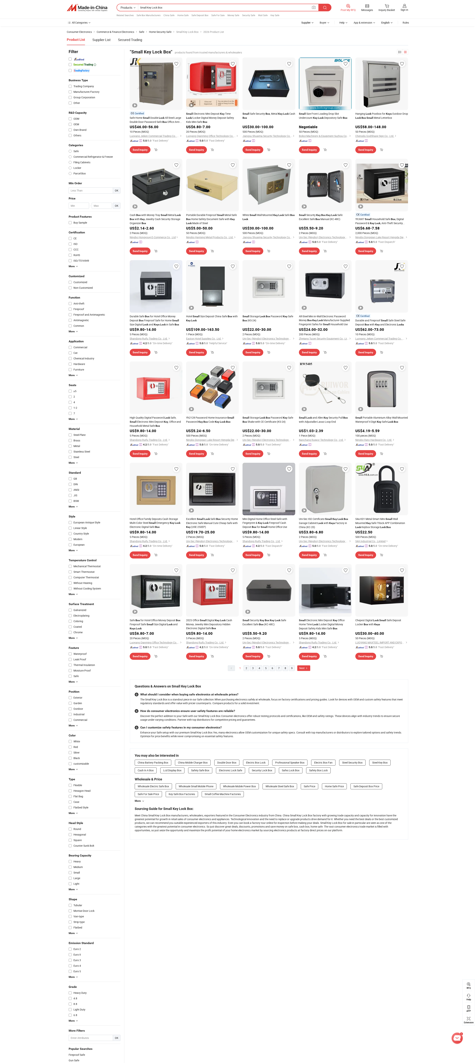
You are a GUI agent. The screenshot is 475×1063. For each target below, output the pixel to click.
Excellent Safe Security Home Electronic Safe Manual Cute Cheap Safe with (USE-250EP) (212, 523)
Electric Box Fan (323, 762)
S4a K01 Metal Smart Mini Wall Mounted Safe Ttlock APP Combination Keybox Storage (380, 523)
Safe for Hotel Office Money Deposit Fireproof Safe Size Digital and (155, 624)
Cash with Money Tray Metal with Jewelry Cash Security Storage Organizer (155, 219)
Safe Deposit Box (199, 15)
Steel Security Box (352, 762)
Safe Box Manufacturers (148, 15)
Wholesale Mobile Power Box (239, 786)
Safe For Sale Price (148, 794)
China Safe (168, 15)
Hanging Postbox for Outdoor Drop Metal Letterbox (381, 115)
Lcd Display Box (172, 770)
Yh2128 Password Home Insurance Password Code (210, 419)
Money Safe (233, 15)
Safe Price (309, 786)
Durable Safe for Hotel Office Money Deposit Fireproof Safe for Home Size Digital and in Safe (154, 320)
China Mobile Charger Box (193, 762)
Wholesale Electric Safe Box (153, 786)
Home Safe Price (334, 786)
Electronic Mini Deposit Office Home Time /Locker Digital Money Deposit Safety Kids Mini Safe (322, 624)
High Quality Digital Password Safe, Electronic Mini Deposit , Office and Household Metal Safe (155, 422)
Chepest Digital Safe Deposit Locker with (378, 622)
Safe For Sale (218, 15)
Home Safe (183, 15)
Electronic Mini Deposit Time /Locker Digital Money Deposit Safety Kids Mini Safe (210, 118)
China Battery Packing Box (153, 762)
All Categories (80, 22)
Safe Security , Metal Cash (269, 115)
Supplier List (101, 39)
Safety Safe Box (200, 770)
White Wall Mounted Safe (269, 217)
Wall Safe (263, 15)
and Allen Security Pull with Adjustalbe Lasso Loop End (323, 419)
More (138, 800)
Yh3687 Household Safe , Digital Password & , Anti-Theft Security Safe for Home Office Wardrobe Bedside (379, 221)
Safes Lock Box (290, 770)
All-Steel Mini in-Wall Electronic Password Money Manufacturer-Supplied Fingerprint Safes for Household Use (324, 320)
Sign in (404, 10)
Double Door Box (226, 762)
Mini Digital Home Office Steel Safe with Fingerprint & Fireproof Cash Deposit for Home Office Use (265, 523)
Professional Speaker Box (289, 762)
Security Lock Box (262, 770)
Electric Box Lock (256, 762)
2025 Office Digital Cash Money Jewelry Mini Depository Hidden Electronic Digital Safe (209, 624)
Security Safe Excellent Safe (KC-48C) (264, 622)
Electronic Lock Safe (230, 770)
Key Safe (275, 15)
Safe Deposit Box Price (366, 786)
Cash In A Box (146, 770)
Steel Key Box (380, 762)
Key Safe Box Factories (182, 794)
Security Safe (248, 15)
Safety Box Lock (318, 770)
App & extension (363, 22)
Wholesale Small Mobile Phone (196, 786)
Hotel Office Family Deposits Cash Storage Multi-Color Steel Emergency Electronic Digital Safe (155, 523)
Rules (406, 22)
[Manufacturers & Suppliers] (87, 8)
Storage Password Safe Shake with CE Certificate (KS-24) (268, 419)
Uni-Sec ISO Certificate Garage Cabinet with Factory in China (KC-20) (323, 523)
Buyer (323, 22)
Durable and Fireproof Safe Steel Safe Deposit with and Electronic (380, 322)
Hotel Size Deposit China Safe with (212, 318)
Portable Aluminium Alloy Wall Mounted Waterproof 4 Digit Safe (381, 419)
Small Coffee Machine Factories (223, 794)
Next (302, 668)
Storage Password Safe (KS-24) (268, 318)
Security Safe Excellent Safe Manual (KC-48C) (321, 217)
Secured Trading (130, 39)
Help (342, 22)
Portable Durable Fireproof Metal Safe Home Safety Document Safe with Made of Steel (211, 219)
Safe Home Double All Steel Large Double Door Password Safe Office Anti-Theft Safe (155, 120)
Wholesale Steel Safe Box (280, 786)
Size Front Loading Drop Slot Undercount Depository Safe (323, 115)
